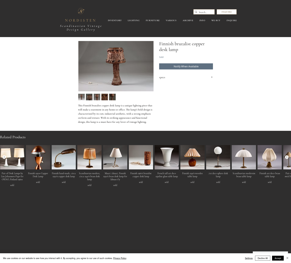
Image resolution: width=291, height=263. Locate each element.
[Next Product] (287, 157)
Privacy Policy (119, 258)
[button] (227, 11)
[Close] (287, 258)
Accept (278, 258)
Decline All (263, 258)
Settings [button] (249, 258)
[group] (145, 167)
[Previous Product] (4, 157)
